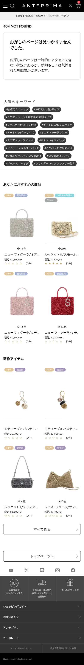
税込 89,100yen (53, 512)
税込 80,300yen (13, 259)
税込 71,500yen (53, 259)
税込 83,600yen (13, 512)
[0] (78, 7)
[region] (62, 221)
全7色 (62, 501)
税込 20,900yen (13, 434)
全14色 (21, 249)
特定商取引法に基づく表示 (63, 648)
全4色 (22, 501)
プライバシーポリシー (21, 648)
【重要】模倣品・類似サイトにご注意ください (42, 16)
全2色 (62, 249)
